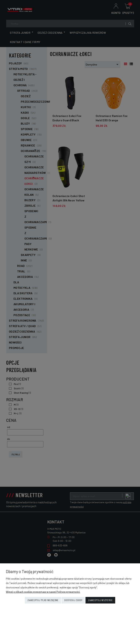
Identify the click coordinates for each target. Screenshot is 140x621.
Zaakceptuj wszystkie (100, 600)
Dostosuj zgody (73, 600)
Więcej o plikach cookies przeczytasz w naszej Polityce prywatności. (43, 591)
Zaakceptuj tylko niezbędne (43, 600)
